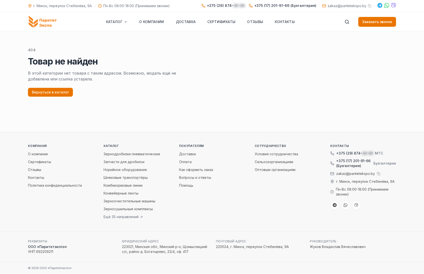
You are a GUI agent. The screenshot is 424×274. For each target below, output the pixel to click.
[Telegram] (379, 5)
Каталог (114, 22)
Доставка (186, 22)
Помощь (186, 185)
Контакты (285, 22)
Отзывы (255, 22)
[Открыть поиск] (347, 21)
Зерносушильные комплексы (128, 209)
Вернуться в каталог (50, 92)
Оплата (185, 162)
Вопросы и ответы (195, 177)
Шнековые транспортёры (126, 177)
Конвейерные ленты (121, 193)
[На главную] (43, 22)
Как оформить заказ (196, 170)
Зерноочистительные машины (129, 201)
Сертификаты (221, 22)
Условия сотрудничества (276, 154)
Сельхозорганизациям (274, 162)
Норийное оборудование (125, 170)
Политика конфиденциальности (55, 185)
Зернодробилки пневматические (132, 154)
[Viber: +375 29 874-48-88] (393, 5)
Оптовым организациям (275, 170)
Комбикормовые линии (123, 185)
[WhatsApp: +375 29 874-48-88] (386, 5)
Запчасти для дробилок (124, 162)
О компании (151, 22)
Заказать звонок (377, 22)
